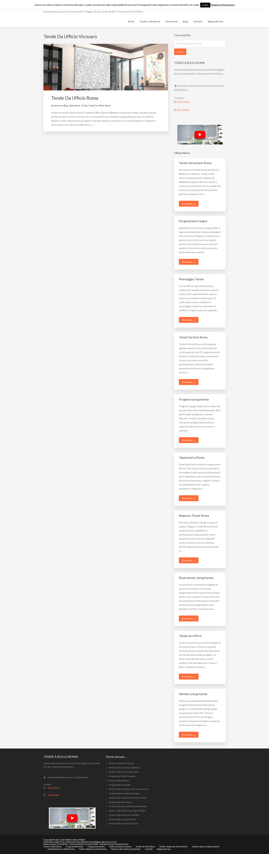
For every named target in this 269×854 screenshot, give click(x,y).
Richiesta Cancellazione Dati (80, 841)
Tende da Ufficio (190, 636)
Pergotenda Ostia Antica (120, 802)
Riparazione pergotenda (196, 577)
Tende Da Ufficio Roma (74, 98)
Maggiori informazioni (222, 4)
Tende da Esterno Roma (120, 846)
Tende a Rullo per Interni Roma (173, 846)
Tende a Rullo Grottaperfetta (122, 819)
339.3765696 (183, 110)
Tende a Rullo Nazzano (119, 780)
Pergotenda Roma (96, 846)
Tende (84, 105)
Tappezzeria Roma (191, 457)
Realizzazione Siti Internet (55, 844)
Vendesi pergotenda (193, 694)
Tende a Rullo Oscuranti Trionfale (124, 815)
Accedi (113, 841)
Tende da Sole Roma (145, 846)
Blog (66, 105)
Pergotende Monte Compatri (122, 776)
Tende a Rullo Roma (52, 846)
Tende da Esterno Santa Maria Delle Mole (127, 806)
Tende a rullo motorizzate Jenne (124, 771)
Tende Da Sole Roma (193, 337)
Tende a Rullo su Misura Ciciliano (123, 823)
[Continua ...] (190, 204)
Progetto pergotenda (194, 399)
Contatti (149, 849)
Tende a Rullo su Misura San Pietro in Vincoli (129, 789)
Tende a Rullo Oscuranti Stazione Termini (127, 797)
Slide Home (74, 105)
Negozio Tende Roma (194, 515)
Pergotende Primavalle (119, 784)
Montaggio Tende (191, 279)
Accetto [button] (205, 5)
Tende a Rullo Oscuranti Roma (92, 849)
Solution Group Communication (114, 844)
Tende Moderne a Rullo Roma (60, 849)
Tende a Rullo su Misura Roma (205, 846)
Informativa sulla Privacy (54, 841)
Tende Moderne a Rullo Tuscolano (124, 793)
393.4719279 (183, 101)
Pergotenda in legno (193, 221)
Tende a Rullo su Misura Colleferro (124, 767)
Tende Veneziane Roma (195, 163)
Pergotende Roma (74, 846)
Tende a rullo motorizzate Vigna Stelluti (127, 810)
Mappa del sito (102, 841)
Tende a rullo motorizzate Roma (126, 849)
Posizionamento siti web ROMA (83, 844)
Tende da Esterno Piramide (121, 763)
